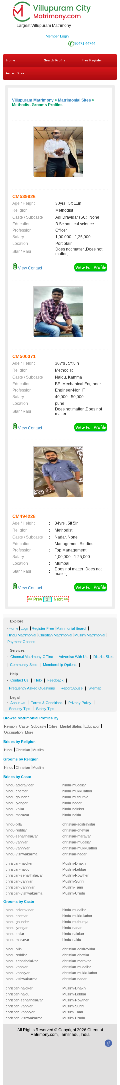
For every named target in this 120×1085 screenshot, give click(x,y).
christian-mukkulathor (79, 848)
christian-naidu (17, 869)
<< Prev (35, 599)
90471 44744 (84, 43)
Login (25, 628)
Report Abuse (72, 688)
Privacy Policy (79, 703)
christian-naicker (19, 863)
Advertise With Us (73, 657)
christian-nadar (74, 854)
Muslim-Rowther (75, 875)
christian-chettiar (75, 830)
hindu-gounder (17, 797)
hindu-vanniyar (18, 848)
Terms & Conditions (47, 703)
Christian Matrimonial (55, 635)
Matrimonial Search (71, 628)
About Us (17, 703)
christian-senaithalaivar (24, 875)
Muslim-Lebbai (74, 869)
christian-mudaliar (76, 842)
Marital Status (71, 726)
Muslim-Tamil (72, 887)
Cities (53, 726)
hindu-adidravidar (20, 785)
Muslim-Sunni (73, 881)
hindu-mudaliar (74, 785)
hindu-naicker (73, 809)
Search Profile (54, 60)
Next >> (61, 599)
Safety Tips (45, 709)
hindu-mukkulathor (77, 791)
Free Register (92, 60)
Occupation (13, 732)
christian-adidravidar (78, 824)
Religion (10, 726)
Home (10, 60)
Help (38, 680)
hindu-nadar (72, 803)
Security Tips (19, 709)
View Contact (29, 268)
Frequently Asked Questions (32, 688)
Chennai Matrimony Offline (31, 657)
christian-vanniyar (20, 887)
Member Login (57, 36)
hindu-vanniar (17, 842)
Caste (24, 726)
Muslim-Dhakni (74, 863)
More (29, 732)
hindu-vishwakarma (21, 854)
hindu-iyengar (17, 803)
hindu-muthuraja (75, 797)
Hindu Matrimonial (21, 635)
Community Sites (23, 665)
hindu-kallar (15, 809)
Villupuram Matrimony (33, 100)
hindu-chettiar (17, 791)
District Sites (14, 73)
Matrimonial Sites (74, 100)
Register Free (43, 628)
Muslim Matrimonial (89, 635)
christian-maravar (76, 836)
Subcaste (38, 726)
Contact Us (19, 680)
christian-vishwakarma (24, 893)
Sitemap (94, 688)
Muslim (38, 750)
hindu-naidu (71, 815)
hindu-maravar (17, 815)
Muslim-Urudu (73, 893)
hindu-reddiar (16, 830)
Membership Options (60, 665)
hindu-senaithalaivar (22, 836)
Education (92, 726)
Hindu (8, 750)
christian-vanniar (19, 881)
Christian (23, 750)
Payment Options (21, 642)
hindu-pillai (14, 824)
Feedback (55, 680)
